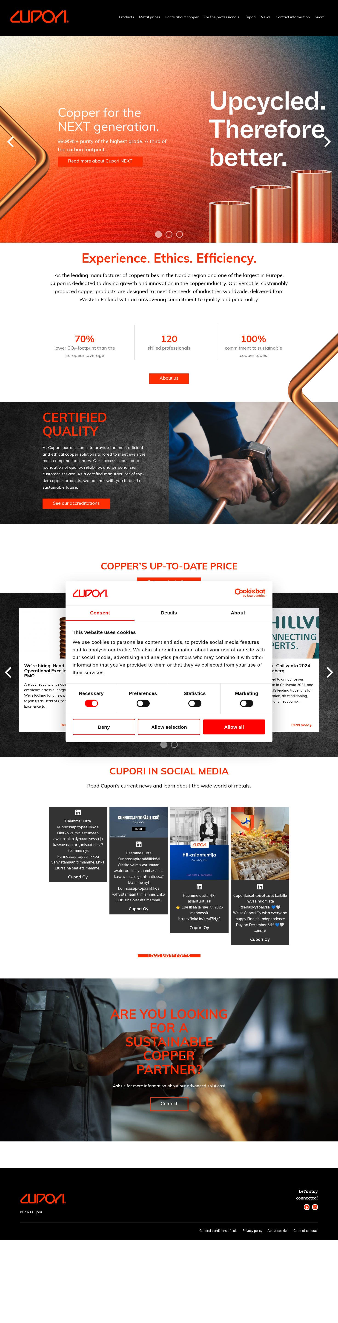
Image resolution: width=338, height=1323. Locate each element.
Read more (300, 725)
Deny (104, 726)
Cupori (250, 17)
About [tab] (238, 612)
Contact (169, 1104)
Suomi (320, 17)
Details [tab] (169, 612)
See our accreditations (76, 503)
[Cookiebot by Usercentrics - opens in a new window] (245, 593)
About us (169, 378)
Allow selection (169, 726)
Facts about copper (182, 17)
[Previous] (11, 142)
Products (126, 17)
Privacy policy (252, 1231)
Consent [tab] (100, 612)
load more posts (169, 955)
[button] (78, 845)
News (266, 17)
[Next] (326, 142)
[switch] (143, 703)
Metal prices (149, 17)
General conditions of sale (218, 1231)
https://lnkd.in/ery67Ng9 (199, 918)
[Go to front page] (39, 22)
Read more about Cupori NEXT (100, 161)
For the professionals (221, 17)
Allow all (234, 726)
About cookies (277, 1231)
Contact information (293, 17)
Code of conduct (305, 1231)
